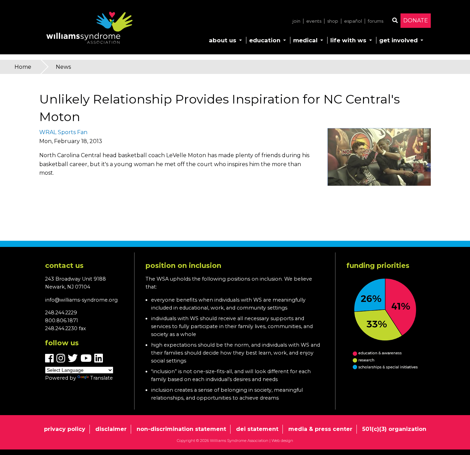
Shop (332, 21)
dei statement (257, 429)
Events (313, 21)
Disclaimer (111, 429)
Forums (375, 21)
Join (296, 21)
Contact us (64, 265)
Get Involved (398, 40)
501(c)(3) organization (394, 429)
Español (353, 21)
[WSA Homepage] (89, 29)
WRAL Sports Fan (63, 132)
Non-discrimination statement (181, 429)
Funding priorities (377, 265)
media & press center (320, 429)
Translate (101, 378)
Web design (282, 440)
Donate (415, 20)
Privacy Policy (64, 429)
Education (264, 40)
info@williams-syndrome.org (81, 300)
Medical (305, 40)
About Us (222, 40)
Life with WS (348, 40)
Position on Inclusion (183, 265)
